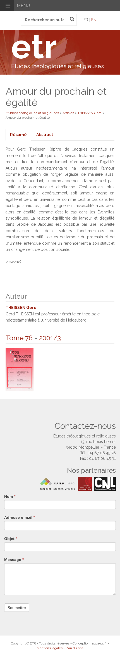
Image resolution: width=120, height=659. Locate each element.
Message (14, 559)
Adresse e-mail (19, 517)
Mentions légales (50, 648)
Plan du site (74, 648)
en (93, 20)
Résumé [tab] (18, 134)
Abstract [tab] (44, 134)
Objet (10, 538)
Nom (9, 496)
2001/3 (50, 338)
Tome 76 (19, 338)
